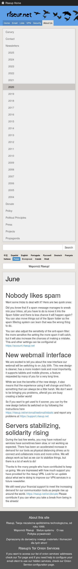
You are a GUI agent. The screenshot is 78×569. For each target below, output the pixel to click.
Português (35, 255)
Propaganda (13, 238)
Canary (10, 32)
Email (15, 22)
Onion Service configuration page (47, 562)
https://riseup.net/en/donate (42, 494)
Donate (10, 204)
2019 (11, 94)
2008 (11, 169)
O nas (60, 530)
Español (14, 255)
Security (37, 22)
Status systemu (45, 530)
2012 (11, 142)
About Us (47, 22)
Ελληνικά (27, 259)
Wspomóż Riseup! (39, 266)
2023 (11, 66)
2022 (11, 73)
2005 (11, 190)
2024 (11, 59)
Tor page (23, 557)
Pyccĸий (47, 255)
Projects (10, 231)
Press (9, 224)
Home (7, 22)
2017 (11, 107)
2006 (11, 183)
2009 (11, 162)
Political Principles (16, 217)
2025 (11, 52)
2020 (11, 87)
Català (38, 259)
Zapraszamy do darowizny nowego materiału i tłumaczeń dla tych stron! (39, 541)
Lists (22, 22)
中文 (6, 255)
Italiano (7, 259)
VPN (28, 22)
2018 (11, 100)
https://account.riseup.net (20, 345)
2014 (11, 128)
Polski (16, 259)
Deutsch (58, 255)
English (24, 255)
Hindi (46, 259)
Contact (10, 39)
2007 (11, 176)
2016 (11, 114)
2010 (11, 155)
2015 (11, 121)
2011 (11, 149)
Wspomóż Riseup (24, 530)
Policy (9, 210)
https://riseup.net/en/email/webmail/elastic (30, 412)
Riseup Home (13, 3)
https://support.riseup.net (34, 416)
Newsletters (12, 45)
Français (69, 255)
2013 (11, 135)
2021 (11, 80)
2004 (11, 197)
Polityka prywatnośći (39, 534)
